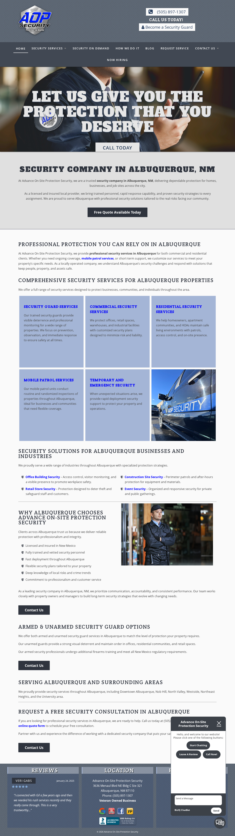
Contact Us (205, 48)
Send (216, 810)
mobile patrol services (98, 262)
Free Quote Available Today (117, 216)
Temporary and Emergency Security (112, 386)
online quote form (31, 729)
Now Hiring (117, 60)
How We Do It (127, 48)
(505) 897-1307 (171, 12)
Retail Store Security (40, 492)
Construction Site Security (144, 481)
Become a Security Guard (168, 27)
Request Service (175, 48)
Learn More (117, 133)
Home (21, 48)
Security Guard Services (51, 310)
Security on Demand (91, 48)
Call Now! (211, 754)
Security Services (47, 48)
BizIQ (177, 810)
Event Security (135, 492)
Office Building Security (43, 481)
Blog (149, 48)
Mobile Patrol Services (49, 383)
